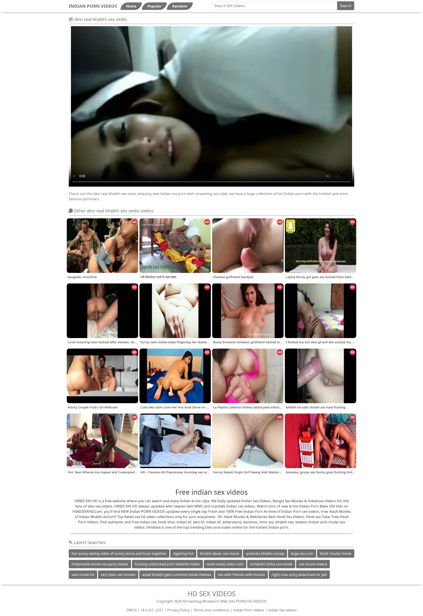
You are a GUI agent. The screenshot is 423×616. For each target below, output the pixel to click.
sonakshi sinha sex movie (271, 564)
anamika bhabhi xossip (265, 553)
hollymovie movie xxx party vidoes (100, 564)
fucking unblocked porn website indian (167, 564)
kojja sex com (302, 553)
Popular (154, 6)
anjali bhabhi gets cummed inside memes (176, 574)
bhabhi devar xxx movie (219, 553)
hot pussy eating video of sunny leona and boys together (119, 553)
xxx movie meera (313, 564)
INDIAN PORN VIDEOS (93, 6)
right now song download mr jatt (299, 574)
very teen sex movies (118, 574)
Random (179, 6)
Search (345, 5)
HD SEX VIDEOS (212, 593)
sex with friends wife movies (241, 574)
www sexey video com (225, 564)
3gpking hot (183, 553)
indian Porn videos (248, 610)
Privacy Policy (178, 610)
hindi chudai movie (335, 553)
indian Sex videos (282, 610)
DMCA (131, 610)
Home (131, 6)
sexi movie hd (83, 574)
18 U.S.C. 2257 (152, 610)
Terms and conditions (211, 610)
